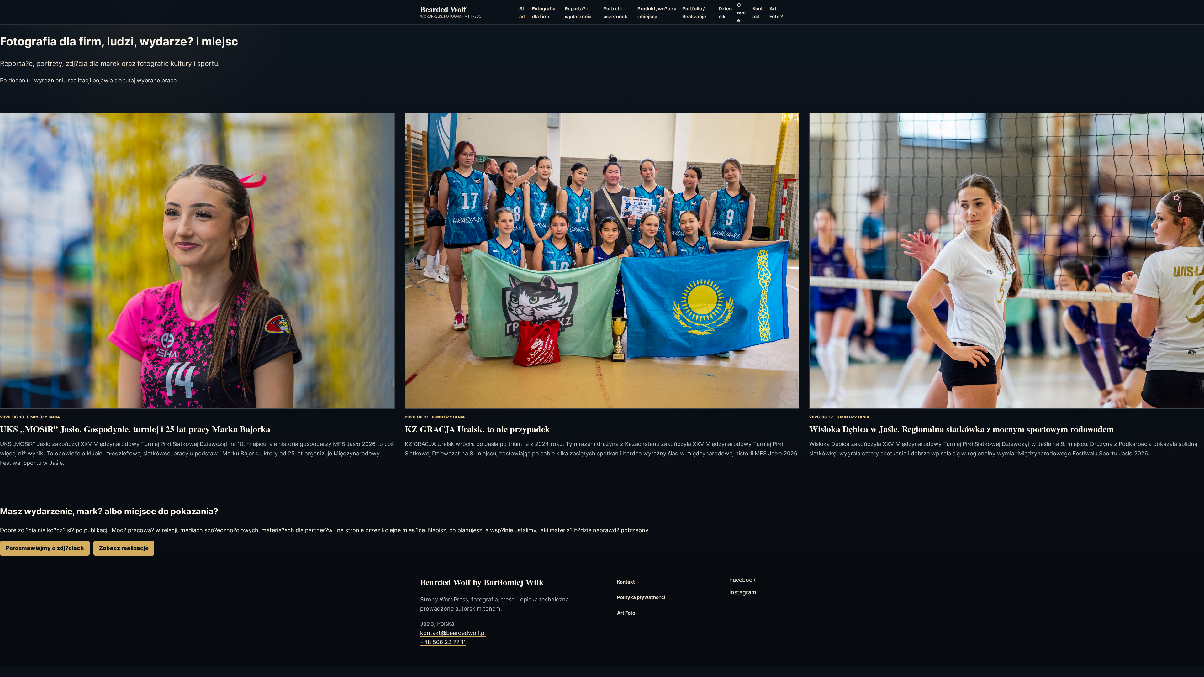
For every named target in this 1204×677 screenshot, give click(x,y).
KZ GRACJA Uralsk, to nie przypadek (477, 428)
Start (522, 12)
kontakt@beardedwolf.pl (453, 633)
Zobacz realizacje (124, 548)
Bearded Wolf (443, 9)
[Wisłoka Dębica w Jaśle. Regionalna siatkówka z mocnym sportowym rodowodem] (1006, 261)
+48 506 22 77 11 (443, 642)
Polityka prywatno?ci (641, 597)
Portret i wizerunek (615, 12)
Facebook (742, 579)
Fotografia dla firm (544, 12)
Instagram (742, 592)
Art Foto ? (776, 12)
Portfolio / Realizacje (694, 12)
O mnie (741, 12)
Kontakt (757, 12)
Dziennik (725, 12)
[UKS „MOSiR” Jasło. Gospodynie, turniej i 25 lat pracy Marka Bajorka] (197, 261)
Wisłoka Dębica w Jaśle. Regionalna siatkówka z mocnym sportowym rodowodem (961, 428)
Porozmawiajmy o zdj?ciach (45, 548)
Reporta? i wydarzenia (578, 12)
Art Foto (626, 613)
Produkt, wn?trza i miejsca (657, 12)
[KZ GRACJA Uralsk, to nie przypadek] (602, 261)
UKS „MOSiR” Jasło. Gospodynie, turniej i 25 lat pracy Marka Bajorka (135, 428)
